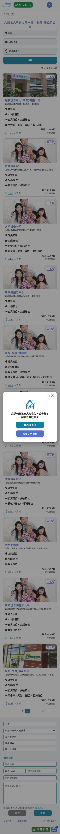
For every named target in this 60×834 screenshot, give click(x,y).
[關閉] (52, 395)
